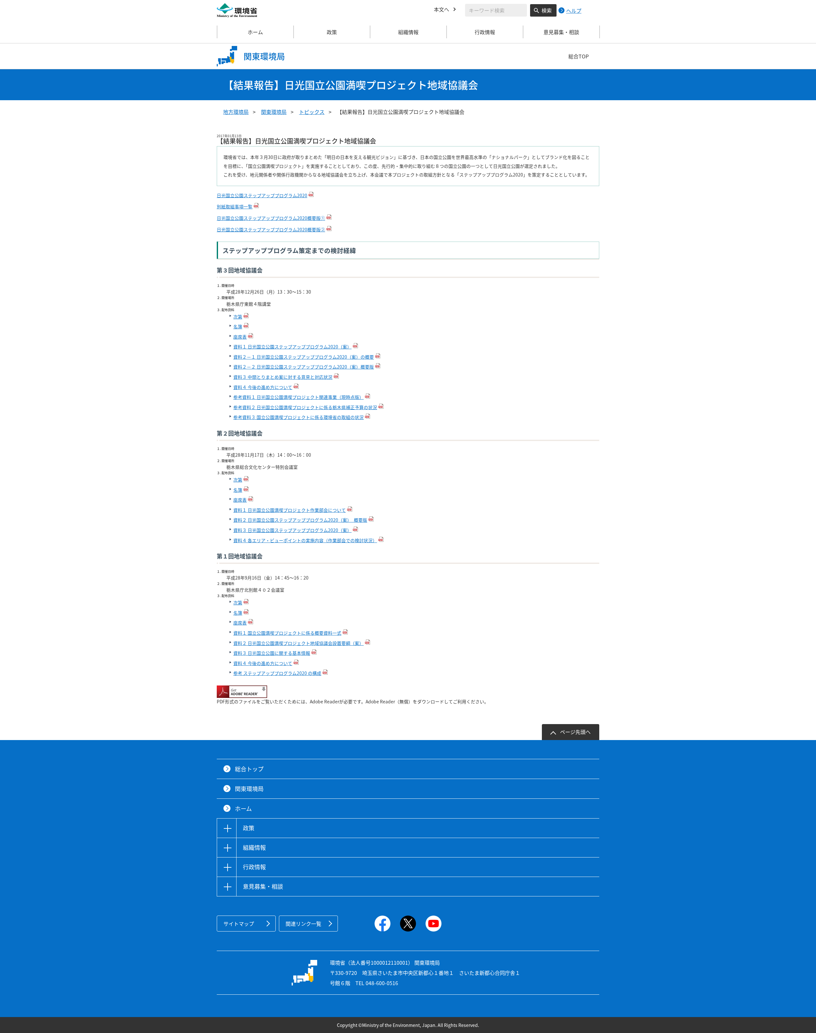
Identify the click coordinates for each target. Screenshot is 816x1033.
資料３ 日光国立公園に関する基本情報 (271, 653)
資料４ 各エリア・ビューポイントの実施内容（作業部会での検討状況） (305, 540)
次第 (237, 316)
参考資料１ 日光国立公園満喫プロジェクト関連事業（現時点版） (298, 397)
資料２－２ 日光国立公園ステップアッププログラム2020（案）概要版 (303, 366)
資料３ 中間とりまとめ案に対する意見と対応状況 (282, 377)
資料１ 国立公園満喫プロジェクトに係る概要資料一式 (287, 633)
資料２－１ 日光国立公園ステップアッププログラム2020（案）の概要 (303, 357)
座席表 (240, 336)
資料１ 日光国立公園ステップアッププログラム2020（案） (292, 346)
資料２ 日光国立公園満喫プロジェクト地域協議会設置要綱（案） (298, 643)
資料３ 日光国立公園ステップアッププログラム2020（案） (292, 530)
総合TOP (578, 56)
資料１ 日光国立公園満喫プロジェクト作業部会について (289, 510)
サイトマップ (238, 923)
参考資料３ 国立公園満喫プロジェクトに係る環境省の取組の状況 (298, 417)
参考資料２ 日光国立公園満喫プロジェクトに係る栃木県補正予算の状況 (305, 407)
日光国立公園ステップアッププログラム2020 (262, 195)
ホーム (255, 32)
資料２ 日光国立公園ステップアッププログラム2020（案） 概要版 (300, 520)
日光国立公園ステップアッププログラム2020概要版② (271, 229)
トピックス (311, 112)
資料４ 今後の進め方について (262, 387)
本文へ (441, 9)
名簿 (237, 326)
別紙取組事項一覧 (234, 206)
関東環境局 (274, 112)
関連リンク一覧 (303, 923)
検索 (547, 10)
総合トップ (249, 769)
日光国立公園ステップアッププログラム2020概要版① (271, 218)
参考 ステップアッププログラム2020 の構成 (277, 673)
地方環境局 (236, 112)
